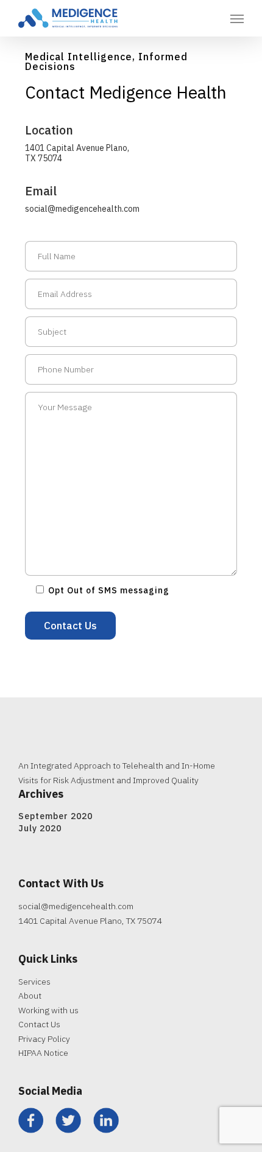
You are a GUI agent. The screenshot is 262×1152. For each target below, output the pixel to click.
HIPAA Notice (43, 1052)
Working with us (48, 1010)
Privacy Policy (44, 1038)
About (29, 995)
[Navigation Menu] (237, 18)
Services (34, 981)
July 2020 (40, 828)
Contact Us (39, 1024)
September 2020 (55, 816)
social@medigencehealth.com (82, 208)
